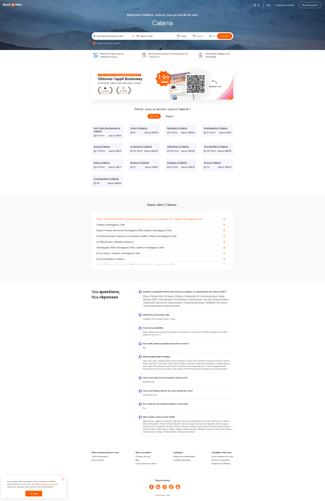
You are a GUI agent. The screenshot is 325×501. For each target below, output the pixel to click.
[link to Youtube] (178, 487)
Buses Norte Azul (171, 305)
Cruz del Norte (180, 299)
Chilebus (179, 296)
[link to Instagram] (164, 487)
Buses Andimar (175, 302)
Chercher (224, 36)
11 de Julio (207, 299)
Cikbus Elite (148, 302)
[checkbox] (94, 43)
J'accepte (33, 493)
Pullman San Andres (152, 305)
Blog (137, 460)
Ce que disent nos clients (146, 463)
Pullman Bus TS (192, 296)
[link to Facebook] (151, 487)
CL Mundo (169, 296)
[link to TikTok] (171, 487)
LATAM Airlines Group (194, 302)
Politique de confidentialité (184, 456)
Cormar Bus (161, 302)
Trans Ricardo (195, 299)
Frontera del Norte (208, 296)
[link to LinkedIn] (158, 487)
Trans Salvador (165, 299)
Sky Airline (221, 302)
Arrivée (154, 116)
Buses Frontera (221, 299)
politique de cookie (48, 484)
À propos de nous (143, 456)
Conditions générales (181, 460)
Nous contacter (98, 460)
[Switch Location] (133, 36)
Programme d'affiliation (221, 463)
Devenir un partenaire (220, 460)
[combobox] (112, 36)
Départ (170, 116)
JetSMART (210, 302)
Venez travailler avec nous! (222, 456)
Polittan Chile (156, 296)
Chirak (146, 296)
